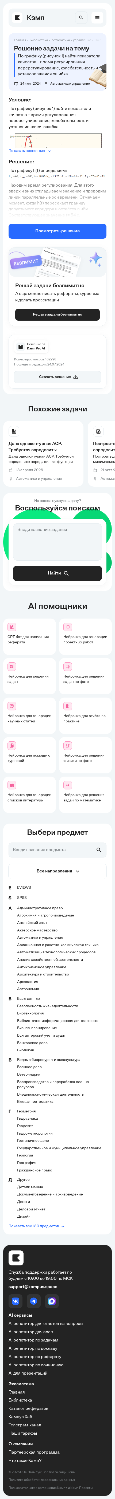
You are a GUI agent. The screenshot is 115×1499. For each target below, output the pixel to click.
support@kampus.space (33, 1287)
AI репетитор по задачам (33, 1340)
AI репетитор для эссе (31, 1332)
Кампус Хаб (20, 1417)
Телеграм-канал (25, 1425)
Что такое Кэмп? (25, 1461)
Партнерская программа (34, 1452)
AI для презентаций (28, 1373)
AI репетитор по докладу (33, 1349)
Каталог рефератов (28, 1409)
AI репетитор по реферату (35, 1357)
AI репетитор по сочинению (36, 1365)
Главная (17, 1392)
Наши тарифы (23, 1433)
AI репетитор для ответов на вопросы (46, 1324)
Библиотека (20, 1400)
